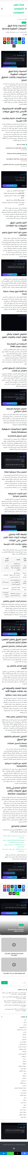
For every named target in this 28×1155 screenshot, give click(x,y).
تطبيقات (24, 1063)
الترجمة (24, 1037)
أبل (25, 1020)
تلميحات (24, 1078)
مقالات (24, 1100)
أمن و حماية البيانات (21, 1029)
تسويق (24, 1061)
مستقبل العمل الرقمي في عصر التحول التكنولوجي (15, 164)
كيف (25, 1097)
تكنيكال (24, 1075)
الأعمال (19, 19)
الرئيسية (23, 19)
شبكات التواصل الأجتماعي (20, 1088)
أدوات (24, 1024)
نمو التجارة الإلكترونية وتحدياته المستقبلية (17, 153)
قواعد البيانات (23, 1095)
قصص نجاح (23, 1092)
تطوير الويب (23, 1068)
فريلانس (24, 1090)
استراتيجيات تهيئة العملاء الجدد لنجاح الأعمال (16, 148)
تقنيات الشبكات (22, 1071)
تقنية (25, 1073)
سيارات (24, 1085)
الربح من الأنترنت (22, 1046)
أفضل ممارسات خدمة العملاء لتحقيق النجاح (16, 159)
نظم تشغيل (23, 1117)
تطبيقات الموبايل (22, 1066)
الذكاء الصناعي (22, 1044)
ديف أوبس (23, 1080)
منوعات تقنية (23, 1109)
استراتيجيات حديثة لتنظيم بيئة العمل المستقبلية (16, 930)
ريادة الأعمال (23, 1083)
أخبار (25, 1022)
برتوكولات (23, 1056)
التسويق (24, 1039)
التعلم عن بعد (23, 1041)
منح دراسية (23, 1102)
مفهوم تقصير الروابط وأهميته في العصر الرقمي (15, 1005)
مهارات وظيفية (22, 1114)
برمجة (24, 1058)
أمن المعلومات (22, 1027)
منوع (25, 1105)
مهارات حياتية (23, 1112)
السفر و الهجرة (22, 1049)
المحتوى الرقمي (22, 1054)
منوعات (24, 1107)
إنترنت (24, 1032)
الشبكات (24, 1051)
